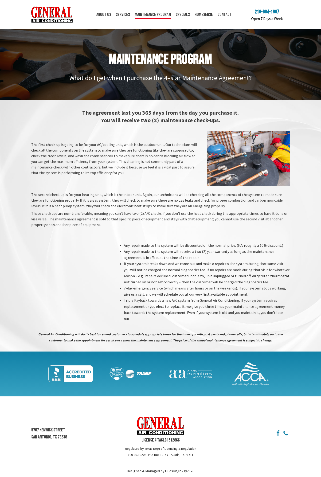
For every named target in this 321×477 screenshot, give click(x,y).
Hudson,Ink (174, 471)
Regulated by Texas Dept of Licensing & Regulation (160, 448)
